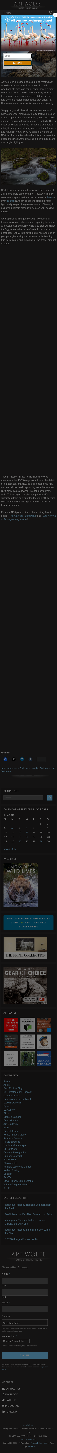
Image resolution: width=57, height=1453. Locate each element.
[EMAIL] (28, 33)
